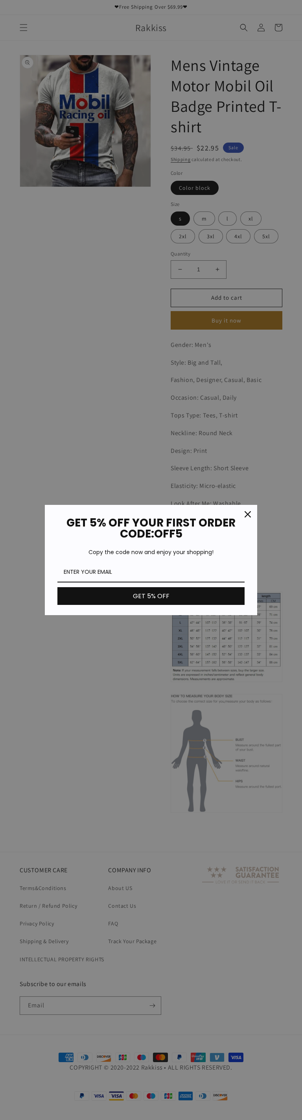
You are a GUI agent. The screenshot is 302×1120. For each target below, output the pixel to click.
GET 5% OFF (151, 596)
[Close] (247, 514)
